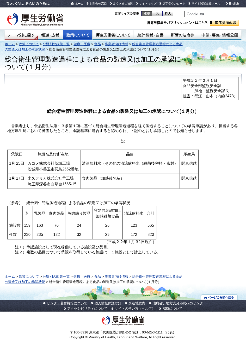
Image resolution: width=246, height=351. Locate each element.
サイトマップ (147, 3)
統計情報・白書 (150, 35)
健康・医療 (82, 44)
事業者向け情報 (116, 44)
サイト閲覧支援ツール (205, 3)
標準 (146, 13)
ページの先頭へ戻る (219, 297)
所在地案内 (137, 303)
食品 (97, 44)
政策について (77, 35)
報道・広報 (50, 35)
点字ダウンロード (173, 3)
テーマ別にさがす (21, 35)
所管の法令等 (182, 35)
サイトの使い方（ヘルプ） (135, 308)
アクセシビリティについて (87, 308)
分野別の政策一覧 (56, 44)
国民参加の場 (224, 23)
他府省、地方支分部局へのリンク (178, 303)
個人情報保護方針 (107, 303)
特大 (168, 13)
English (234, 3)
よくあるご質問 (123, 3)
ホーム (79, 3)
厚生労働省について (113, 35)
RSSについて (172, 308)
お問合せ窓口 (98, 3)
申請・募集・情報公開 (219, 35)
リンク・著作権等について (67, 303)
